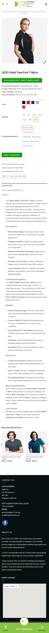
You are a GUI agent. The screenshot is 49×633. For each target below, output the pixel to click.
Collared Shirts (10, 171)
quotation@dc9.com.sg (11, 512)
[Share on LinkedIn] (24, 176)
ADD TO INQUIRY (12, 155)
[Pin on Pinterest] (20, 176)
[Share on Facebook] (8, 176)
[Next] (47, 449)
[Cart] (46, 4)
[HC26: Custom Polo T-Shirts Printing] (12, 442)
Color (4, 104)
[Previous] (1, 449)
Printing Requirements (10, 136)
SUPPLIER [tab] (5, 195)
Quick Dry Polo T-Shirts (34, 12)
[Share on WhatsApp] (4, 176)
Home (5, 12)
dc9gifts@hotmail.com (11, 515)
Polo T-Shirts (19, 171)
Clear (42, 100)
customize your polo (14, 417)
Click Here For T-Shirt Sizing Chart (22, 80)
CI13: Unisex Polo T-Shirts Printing (35, 458)
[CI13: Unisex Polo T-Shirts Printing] (36, 442)
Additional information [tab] (12, 190)
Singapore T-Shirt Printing (19, 12)
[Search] (7, 4)
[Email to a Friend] (16, 176)
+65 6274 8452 (8, 506)
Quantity (5, 117)
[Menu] (3, 4)
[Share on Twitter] (12, 176)
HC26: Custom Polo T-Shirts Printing (11, 458)
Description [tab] (7, 186)
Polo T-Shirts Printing (15, 297)
